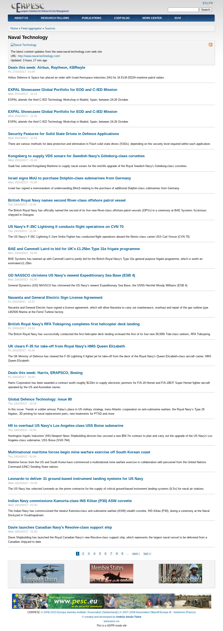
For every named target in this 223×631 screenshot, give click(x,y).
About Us (21, 18)
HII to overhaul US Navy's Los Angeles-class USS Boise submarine (65, 425)
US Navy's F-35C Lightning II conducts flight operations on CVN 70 (65, 226)
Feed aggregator (31, 28)
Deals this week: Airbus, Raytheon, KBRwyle (46, 67)
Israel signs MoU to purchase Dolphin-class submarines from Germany (69, 178)
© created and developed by (111, 616)
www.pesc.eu (111, 621)
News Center (152, 18)
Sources (50, 28)
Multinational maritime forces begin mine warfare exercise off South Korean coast (79, 452)
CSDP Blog (122, 18)
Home (14, 28)
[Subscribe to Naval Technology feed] (210, 45)
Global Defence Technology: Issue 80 (40, 399)
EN (205, 3)
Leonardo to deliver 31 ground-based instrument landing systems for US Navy (75, 478)
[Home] (40, 12)
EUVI (178, 18)
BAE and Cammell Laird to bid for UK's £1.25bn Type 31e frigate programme (74, 249)
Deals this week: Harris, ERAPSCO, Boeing (45, 373)
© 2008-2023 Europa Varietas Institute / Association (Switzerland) (79, 612)
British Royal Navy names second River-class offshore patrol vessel (67, 200)
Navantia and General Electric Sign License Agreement (55, 297)
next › (136, 553)
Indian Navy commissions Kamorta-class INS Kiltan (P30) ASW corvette (70, 501)
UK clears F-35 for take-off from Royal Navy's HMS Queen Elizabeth (66, 346)
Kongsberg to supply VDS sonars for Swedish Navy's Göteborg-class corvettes (76, 156)
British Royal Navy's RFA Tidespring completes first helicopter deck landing (74, 324)
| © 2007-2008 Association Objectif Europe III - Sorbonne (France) (157, 612)
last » (147, 553)
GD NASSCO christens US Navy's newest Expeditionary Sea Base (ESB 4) (71, 275)
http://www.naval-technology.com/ (39, 56)
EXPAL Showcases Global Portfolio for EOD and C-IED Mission (62, 89)
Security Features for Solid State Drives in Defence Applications (63, 134)
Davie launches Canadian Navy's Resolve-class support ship (60, 527)
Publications (91, 18)
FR (211, 3)
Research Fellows (55, 18)
